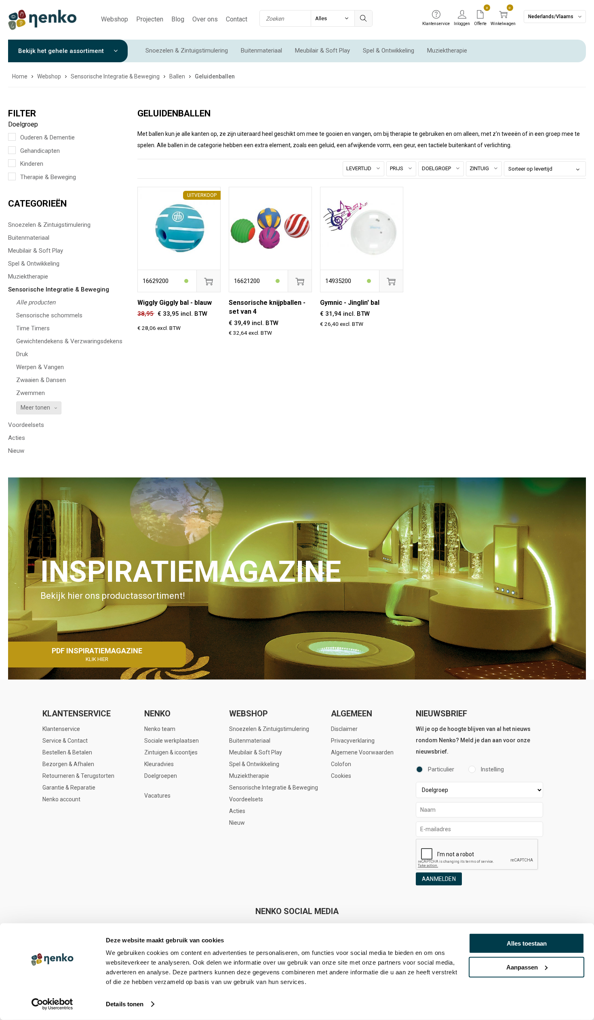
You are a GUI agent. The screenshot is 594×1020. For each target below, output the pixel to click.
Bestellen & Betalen (67, 752)
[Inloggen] (462, 15)
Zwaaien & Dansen (41, 380)
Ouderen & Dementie (47, 137)
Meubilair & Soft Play (322, 50)
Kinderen (31, 163)
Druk (22, 354)
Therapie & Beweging (48, 177)
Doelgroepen (160, 776)
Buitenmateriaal (261, 50)
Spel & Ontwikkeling (388, 50)
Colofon (341, 764)
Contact (236, 19)
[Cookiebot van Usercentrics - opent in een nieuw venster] (52, 1004)
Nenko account (61, 799)
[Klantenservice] (436, 15)
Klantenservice (61, 729)
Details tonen (124, 1004)
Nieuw (16, 450)
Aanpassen (522, 966)
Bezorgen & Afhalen (68, 764)
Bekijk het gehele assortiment (61, 51)
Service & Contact (65, 740)
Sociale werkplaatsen (171, 740)
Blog (177, 19)
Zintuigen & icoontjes (171, 752)
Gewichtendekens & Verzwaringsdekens (69, 341)
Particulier (441, 769)
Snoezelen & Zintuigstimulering (186, 50)
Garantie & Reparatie (68, 787)
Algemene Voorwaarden (362, 752)
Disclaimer (344, 729)
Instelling (492, 769)
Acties (16, 437)
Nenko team (159, 729)
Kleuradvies (159, 764)
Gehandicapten (40, 150)
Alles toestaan (527, 943)
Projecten (149, 19)
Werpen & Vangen (40, 367)
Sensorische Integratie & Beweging (58, 289)
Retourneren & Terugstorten (78, 776)
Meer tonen (35, 407)
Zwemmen (30, 393)
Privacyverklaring (353, 740)
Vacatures (157, 795)
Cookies (341, 776)
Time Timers (33, 328)
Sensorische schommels (49, 315)
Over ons (205, 19)
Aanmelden (439, 879)
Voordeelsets (26, 425)
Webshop (114, 19)
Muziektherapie (447, 50)
